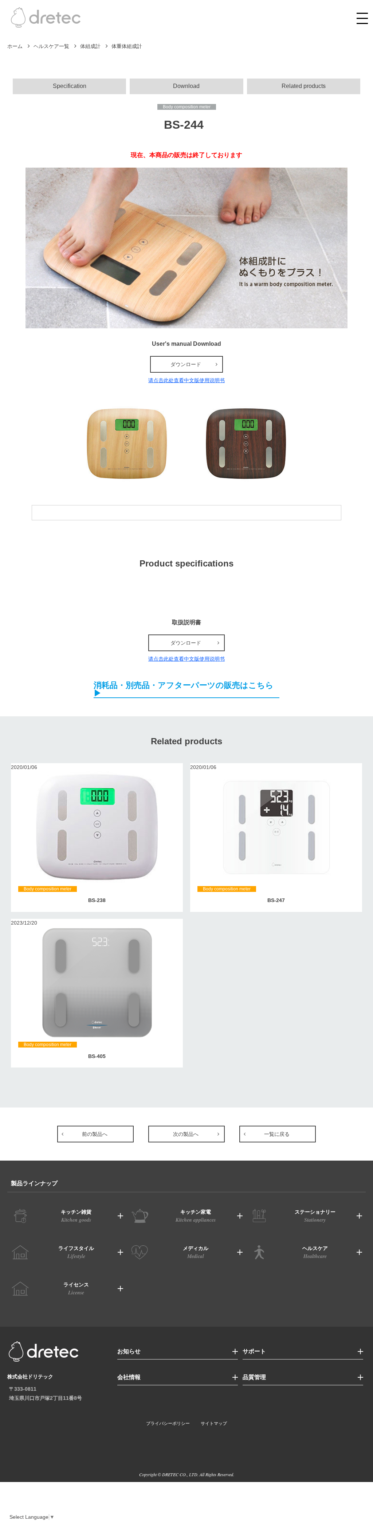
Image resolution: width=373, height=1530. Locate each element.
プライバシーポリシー (168, 1423)
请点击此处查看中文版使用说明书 (186, 380)
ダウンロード (185, 364)
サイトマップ (214, 1423)
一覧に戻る (277, 1134)
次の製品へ (186, 1134)
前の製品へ (94, 1134)
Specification (69, 86)
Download (186, 86)
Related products (304, 86)
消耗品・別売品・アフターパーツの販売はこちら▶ (184, 689)
